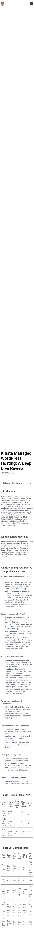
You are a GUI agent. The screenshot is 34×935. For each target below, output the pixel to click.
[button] (31, 3)
